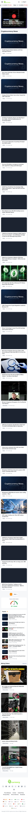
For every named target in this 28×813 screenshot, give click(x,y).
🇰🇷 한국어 (9, 803)
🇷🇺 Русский (17, 801)
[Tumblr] (25, 786)
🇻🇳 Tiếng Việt (5, 806)
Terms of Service (14, 794)
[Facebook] (6, 786)
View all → (25, 663)
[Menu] (2, 2)
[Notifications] (19, 2)
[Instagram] (12, 786)
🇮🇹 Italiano (11, 806)
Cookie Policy (21, 792)
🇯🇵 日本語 (4, 803)
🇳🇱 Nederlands (22, 806)
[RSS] (15, 786)
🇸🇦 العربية (23, 803)
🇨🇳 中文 (14, 803)
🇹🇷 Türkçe (23, 799)
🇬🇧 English (5, 799)
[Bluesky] (14, 789)
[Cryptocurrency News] (7, 2)
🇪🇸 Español (11, 799)
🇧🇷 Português (17, 799)
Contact (14, 792)
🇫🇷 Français (11, 801)
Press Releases (7, 792)
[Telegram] (18, 786)
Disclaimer (22, 794)
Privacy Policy (6, 794)
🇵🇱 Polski (16, 806)
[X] (3, 786)
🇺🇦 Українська (14, 808)
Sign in (24, 1)
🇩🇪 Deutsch (5, 801)
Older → (15, 594)
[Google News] (9, 786)
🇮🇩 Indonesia (23, 801)
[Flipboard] (22, 786)
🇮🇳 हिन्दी (19, 803)
